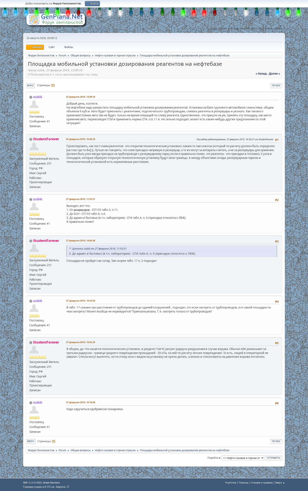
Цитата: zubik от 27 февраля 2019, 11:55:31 (99, 248)
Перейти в (213, 457)
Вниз (30, 85)
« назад (261, 73)
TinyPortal (230, 482)
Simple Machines (51, 482)
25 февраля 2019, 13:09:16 (80, 96)
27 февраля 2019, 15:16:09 (80, 402)
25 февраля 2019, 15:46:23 (80, 139)
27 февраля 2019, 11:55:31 (80, 199)
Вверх (30, 441)
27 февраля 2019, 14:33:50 (80, 300)
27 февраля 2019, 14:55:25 (80, 342)
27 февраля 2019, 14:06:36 (80, 240)
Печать (276, 85)
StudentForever (46, 139)
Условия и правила (262, 482)
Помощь (243, 482)
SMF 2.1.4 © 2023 (32, 482)
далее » (274, 73)
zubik (37, 97)
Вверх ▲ (280, 482)
